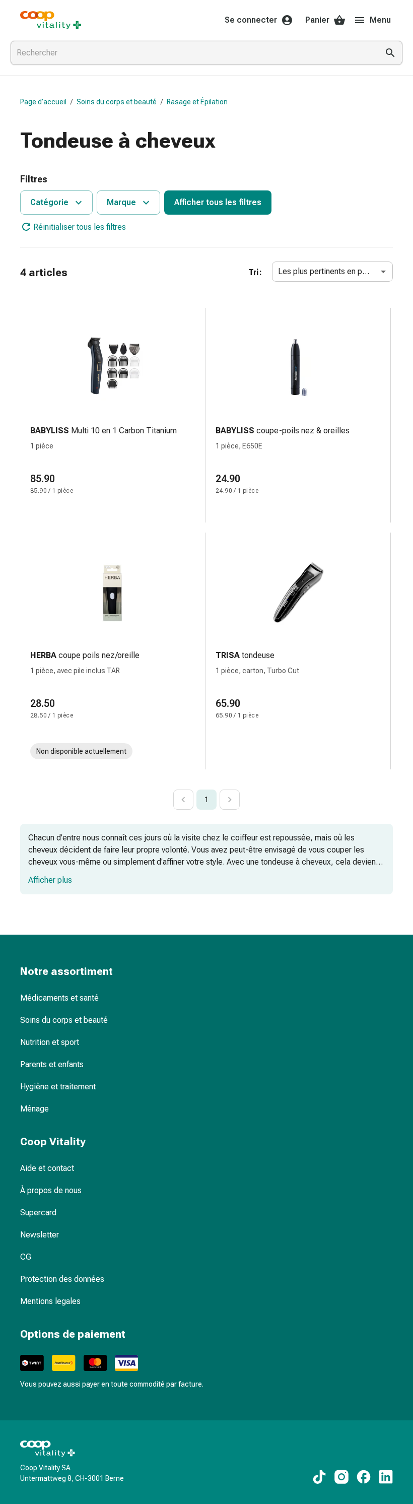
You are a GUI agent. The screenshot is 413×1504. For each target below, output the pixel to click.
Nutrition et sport (49, 1042)
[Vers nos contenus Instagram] (341, 1477)
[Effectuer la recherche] (390, 53)
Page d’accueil (43, 102)
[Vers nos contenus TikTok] (319, 1477)
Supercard (38, 1212)
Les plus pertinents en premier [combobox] (331, 271)
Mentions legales (50, 1301)
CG (25, 1257)
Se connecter (251, 20)
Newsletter (39, 1234)
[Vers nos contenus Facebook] (364, 1477)
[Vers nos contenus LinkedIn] (386, 1477)
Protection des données (62, 1279)
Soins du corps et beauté (117, 102)
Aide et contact (47, 1168)
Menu (380, 20)
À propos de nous (51, 1190)
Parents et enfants (52, 1064)
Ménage (34, 1109)
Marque (121, 202)
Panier (317, 20)
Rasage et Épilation (197, 102)
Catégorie (49, 202)
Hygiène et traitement (58, 1086)
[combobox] (192, 53)
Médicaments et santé (59, 998)
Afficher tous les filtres (217, 202)
